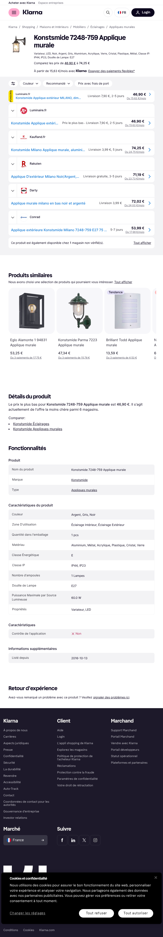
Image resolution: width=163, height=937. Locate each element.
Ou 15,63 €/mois (136, 98)
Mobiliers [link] (79, 27)
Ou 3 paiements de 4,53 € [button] (121, 357)
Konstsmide (79, 480)
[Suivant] (148, 323)
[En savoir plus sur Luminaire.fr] (12, 110)
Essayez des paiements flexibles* (111, 71)
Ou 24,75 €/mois (134, 151)
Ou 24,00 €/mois (134, 205)
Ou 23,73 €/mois (134, 178)
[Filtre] (13, 83)
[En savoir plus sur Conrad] (12, 217)
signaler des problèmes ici (111, 697)
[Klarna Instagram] (95, 840)
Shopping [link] (28, 27)
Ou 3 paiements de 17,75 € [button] (26, 357)
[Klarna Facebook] (62, 840)
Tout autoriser (136, 913)
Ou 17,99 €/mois (134, 232)
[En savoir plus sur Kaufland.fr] (12, 137)
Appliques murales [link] (122, 27)
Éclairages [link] (97, 27)
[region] (81, 898)
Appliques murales (84, 490)
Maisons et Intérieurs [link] (54, 27)
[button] (122, 12)
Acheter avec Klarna (21, 3)
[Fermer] (155, 877)
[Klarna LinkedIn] (73, 840)
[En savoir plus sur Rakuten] (12, 164)
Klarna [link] (12, 27)
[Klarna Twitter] (84, 840)
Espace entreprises (50, 3)
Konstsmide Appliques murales (37, 429)
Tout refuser (96, 913)
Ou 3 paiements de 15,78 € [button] (74, 357)
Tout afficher (123, 282)
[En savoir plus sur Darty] (12, 190)
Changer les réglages (27, 913)
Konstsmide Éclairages (31, 424)
